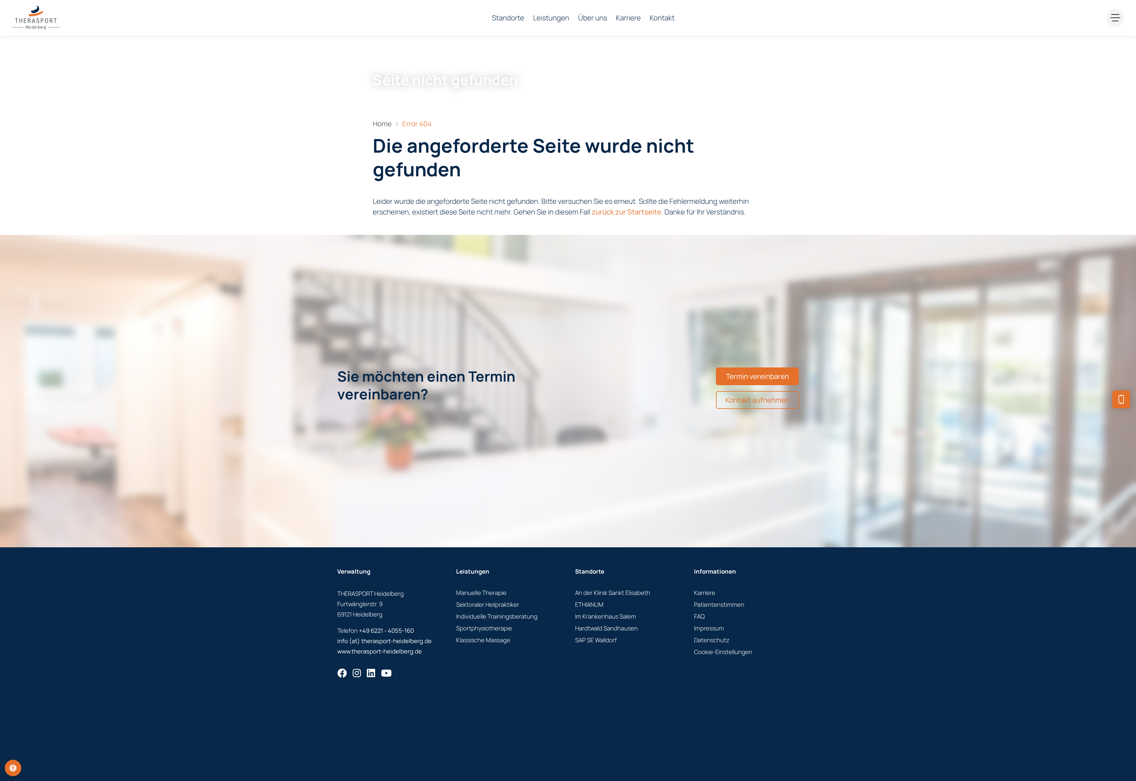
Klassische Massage (483, 640)
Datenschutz (712, 640)
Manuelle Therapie (481, 593)
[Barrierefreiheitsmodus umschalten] (13, 768)
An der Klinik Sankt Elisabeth (612, 593)
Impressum (709, 628)
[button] (1115, 18)
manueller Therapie (766, 734)
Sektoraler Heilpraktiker (487, 605)
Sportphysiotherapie (484, 628)
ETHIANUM (589, 605)
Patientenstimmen (719, 605)
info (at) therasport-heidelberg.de (384, 641)
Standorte (508, 17)
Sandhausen (631, 723)
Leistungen (551, 17)
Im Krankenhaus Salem (605, 616)
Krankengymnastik (711, 734)
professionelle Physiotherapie (755, 713)
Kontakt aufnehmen (757, 400)
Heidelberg (596, 723)
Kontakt (662, 17)
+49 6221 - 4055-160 (386, 631)
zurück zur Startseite (626, 212)
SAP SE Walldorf (596, 640)
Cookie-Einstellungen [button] (723, 652)
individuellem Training (617, 744)
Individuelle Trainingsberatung (497, 616)
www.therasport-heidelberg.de (379, 651)
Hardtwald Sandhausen (606, 628)
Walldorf (673, 723)
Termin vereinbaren (757, 376)
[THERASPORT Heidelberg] (36, 18)
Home (382, 123)
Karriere (628, 17)
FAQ (699, 616)
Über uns (592, 17)
